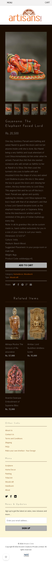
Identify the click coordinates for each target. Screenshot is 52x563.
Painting (8, 474)
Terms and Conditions (13, 438)
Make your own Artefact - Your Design (20, 451)
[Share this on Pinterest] (22, 284)
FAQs (7, 447)
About (7, 490)
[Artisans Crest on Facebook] (11, 496)
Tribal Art (8, 478)
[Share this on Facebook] (17, 284)
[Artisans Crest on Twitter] (6, 496)
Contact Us (9, 434)
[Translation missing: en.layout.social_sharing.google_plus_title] (26, 284)
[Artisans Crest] (26, 15)
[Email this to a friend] (30, 284)
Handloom (9, 486)
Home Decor (10, 470)
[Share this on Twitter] (13, 284)
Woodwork (28, 274)
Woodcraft (14, 277)
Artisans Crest (28, 544)
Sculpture (9, 466)
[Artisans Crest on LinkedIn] (15, 496)
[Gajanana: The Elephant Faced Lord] (26, 67)
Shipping (8, 443)
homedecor (18, 274)
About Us (8, 430)
